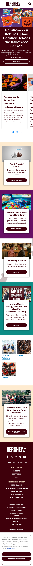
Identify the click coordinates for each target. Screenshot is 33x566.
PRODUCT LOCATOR (16, 513)
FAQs (16, 477)
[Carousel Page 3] (21, 132)
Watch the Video (16, 180)
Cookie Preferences (16, 563)
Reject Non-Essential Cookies (16, 558)
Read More (16, 61)
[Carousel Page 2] (17, 132)
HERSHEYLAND (16, 485)
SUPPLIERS (16, 527)
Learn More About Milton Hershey (16, 432)
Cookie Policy (11, 548)
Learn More (16, 272)
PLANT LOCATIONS (16, 510)
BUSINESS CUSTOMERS (16, 505)
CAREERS (16, 471)
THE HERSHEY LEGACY (16, 530)
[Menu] (3, 4)
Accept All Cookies (16, 554)
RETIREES (17, 516)
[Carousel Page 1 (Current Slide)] (13, 132)
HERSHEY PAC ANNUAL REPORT (16, 507)
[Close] (30, 535)
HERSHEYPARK (16, 491)
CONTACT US (16, 474)
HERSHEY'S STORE (16, 494)
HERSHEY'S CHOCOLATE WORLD (16, 488)
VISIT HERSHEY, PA (16, 497)
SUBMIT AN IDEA (16, 524)
